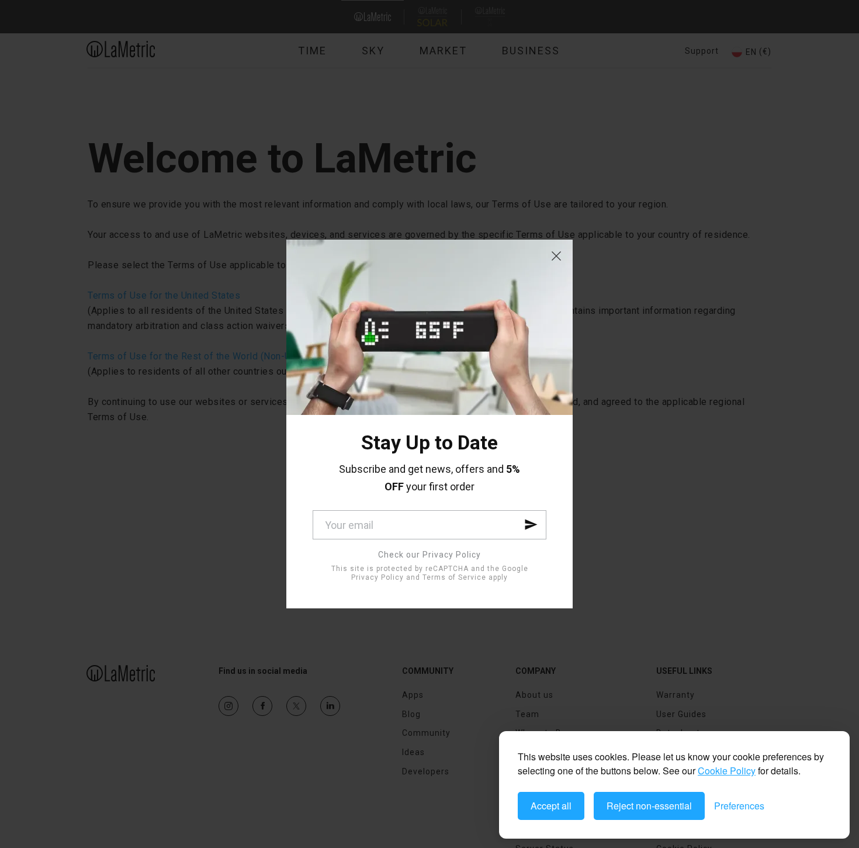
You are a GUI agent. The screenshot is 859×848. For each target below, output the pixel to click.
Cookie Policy (727, 770)
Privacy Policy (377, 577)
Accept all (551, 805)
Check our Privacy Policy (429, 554)
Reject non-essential (649, 805)
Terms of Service (454, 577)
